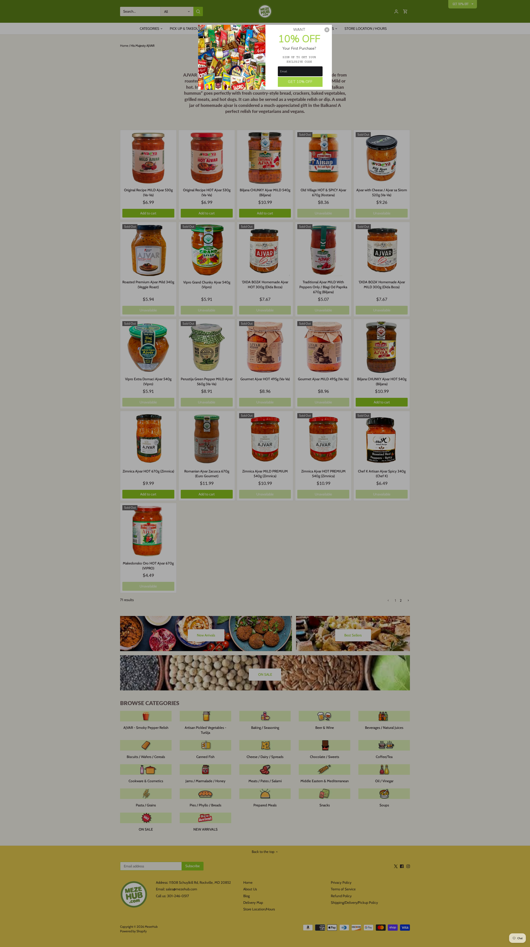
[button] (326, 29)
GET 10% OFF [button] (300, 81)
